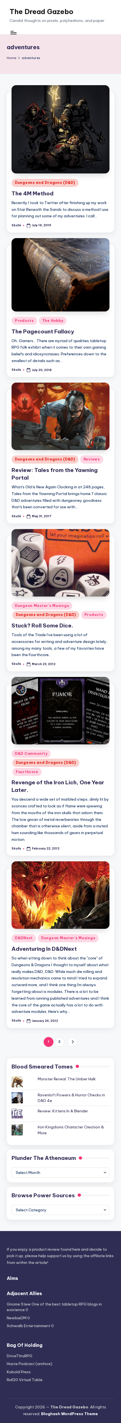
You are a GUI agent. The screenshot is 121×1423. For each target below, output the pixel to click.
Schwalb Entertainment (28, 1325)
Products (24, 321)
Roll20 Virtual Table (24, 1379)
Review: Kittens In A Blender (63, 1110)
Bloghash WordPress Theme (69, 1413)
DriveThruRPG (19, 1355)
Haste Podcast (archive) (29, 1363)
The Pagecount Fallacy (43, 331)
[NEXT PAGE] (72, 1042)
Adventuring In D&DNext (44, 948)
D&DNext (24, 938)
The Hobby (52, 321)
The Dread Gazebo (41, 11)
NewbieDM (16, 1317)
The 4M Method (32, 193)
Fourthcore (27, 772)
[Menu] (13, 32)
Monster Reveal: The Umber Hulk (67, 1078)
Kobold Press (19, 1371)
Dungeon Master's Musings (42, 606)
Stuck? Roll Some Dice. (42, 625)
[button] (72, 1042)
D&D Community (31, 753)
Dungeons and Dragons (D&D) (45, 182)
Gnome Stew (19, 1304)
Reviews (92, 459)
